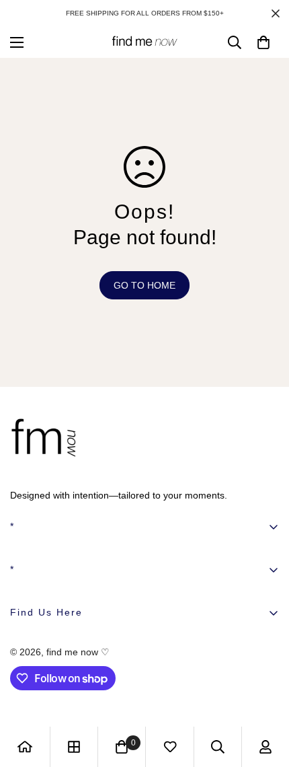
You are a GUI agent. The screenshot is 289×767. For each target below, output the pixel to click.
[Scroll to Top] (264, 695)
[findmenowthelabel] (144, 42)
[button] (263, 42)
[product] (25, 747)
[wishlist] (170, 747)
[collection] (74, 747)
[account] (265, 747)
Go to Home (144, 285)
